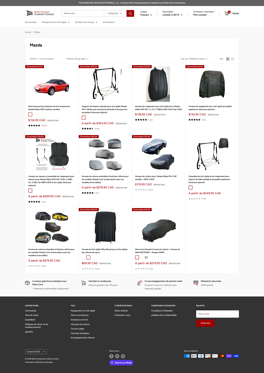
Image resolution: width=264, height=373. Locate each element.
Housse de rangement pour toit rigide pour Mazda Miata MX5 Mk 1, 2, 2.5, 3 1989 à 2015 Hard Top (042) (158, 108)
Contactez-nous (122, 315)
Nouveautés (31, 22)
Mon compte (200, 14)
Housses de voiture (80, 324)
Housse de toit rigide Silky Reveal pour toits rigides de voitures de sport (105, 250)
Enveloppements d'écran (83, 337)
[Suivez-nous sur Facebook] (111, 356)
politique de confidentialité (164, 315)
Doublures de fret (79, 319)
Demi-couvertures (80, 315)
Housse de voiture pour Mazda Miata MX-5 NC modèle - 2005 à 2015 (156, 177)
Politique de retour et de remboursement (36, 326)
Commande (30, 310)
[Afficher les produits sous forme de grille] (227, 59)
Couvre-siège (77, 328)
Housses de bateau (80, 333)
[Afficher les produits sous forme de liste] (232, 59)
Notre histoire (121, 310)
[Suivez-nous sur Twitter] (117, 356)
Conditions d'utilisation (162, 310)
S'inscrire (205, 323)
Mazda (37, 32)
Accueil (28, 32)
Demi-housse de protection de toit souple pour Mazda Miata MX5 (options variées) (49, 108)
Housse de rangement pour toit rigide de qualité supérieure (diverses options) (210, 108)
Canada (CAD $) (33, 352)
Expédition (30, 319)
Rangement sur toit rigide (54, 22)
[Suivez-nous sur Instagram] (123, 356)
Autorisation (109, 22)
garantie (29, 331)
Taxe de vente (31, 315)
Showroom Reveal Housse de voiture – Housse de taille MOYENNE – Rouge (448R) (157, 250)
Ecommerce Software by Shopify (39, 362)
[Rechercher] (130, 13)
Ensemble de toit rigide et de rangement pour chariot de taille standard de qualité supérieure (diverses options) (209, 179)
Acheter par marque (84, 22)
